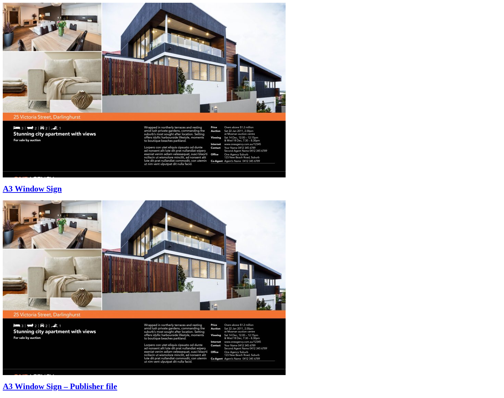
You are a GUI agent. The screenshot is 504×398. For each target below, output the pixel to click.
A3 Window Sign (32, 188)
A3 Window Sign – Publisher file (60, 386)
